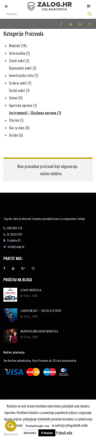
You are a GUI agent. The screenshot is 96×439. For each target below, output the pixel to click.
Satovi (15, 97)
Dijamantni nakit (22, 68)
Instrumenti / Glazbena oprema (35, 112)
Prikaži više (64, 432)
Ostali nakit (19, 90)
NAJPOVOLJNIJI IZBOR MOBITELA (39, 331)
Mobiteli (17, 45)
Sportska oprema (23, 105)
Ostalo (16, 135)
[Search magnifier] (89, 14)
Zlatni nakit (19, 60)
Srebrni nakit (20, 83)
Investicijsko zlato (23, 75)
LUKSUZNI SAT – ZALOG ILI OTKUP (41, 310)
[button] (88, 6)
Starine (16, 120)
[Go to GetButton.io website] (11, 434)
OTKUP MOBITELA (31, 290)
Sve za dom (19, 127)
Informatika (19, 53)
